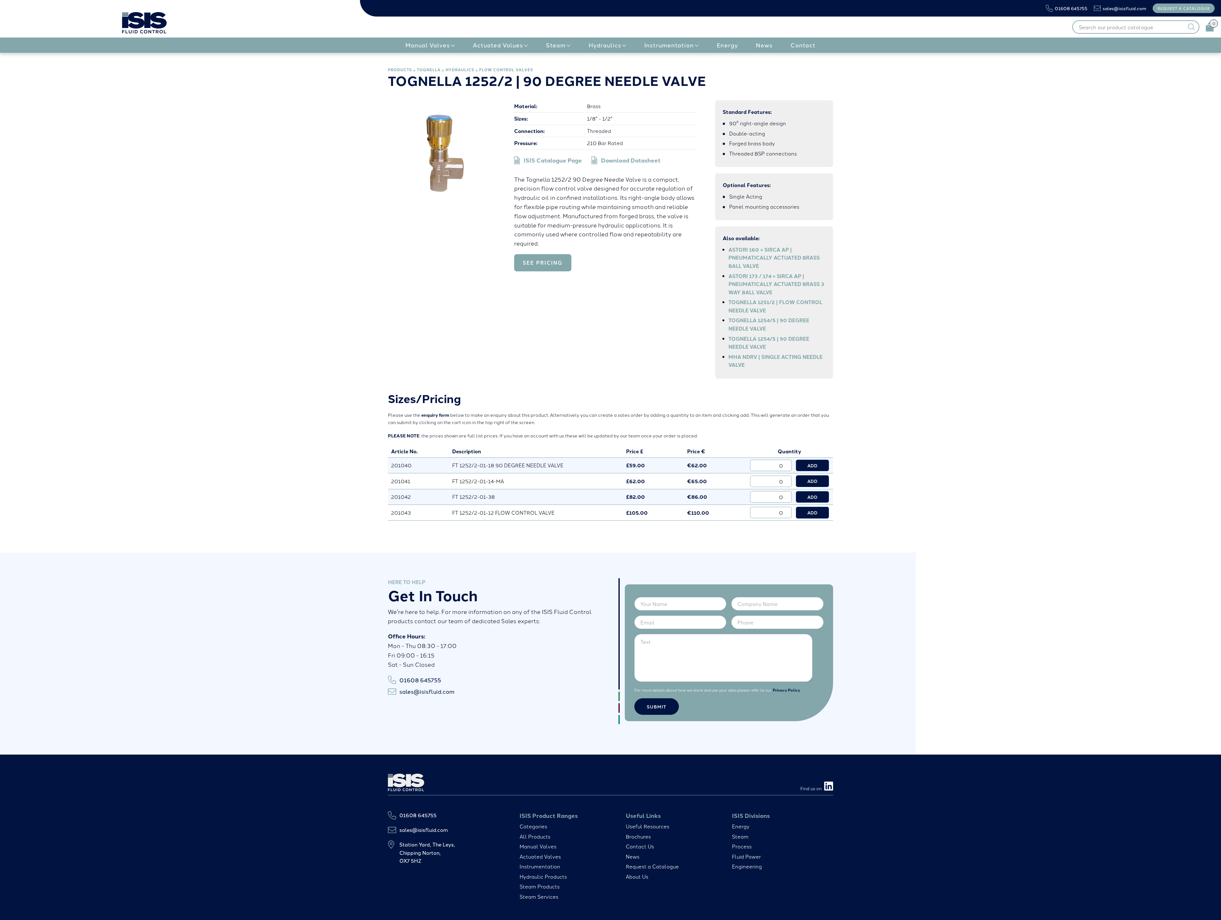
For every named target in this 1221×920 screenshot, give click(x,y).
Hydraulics (459, 70)
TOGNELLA (429, 70)
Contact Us (640, 846)
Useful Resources (647, 826)
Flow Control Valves (506, 70)
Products (400, 70)
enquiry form (435, 415)
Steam (740, 836)
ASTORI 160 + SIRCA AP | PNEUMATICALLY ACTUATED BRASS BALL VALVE (774, 257)
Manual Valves (538, 846)
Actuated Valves (540, 856)
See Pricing (542, 262)
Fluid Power (746, 856)
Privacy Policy (786, 690)
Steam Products (540, 886)
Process (742, 846)
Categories (533, 826)
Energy (740, 826)
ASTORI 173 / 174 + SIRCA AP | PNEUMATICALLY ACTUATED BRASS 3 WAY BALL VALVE (776, 284)
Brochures (638, 836)
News (632, 856)
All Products (535, 836)
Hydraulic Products (543, 876)
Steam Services (539, 896)
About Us (637, 876)
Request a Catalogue (652, 866)
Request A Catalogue (1183, 8)
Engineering (747, 866)
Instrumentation (540, 866)
